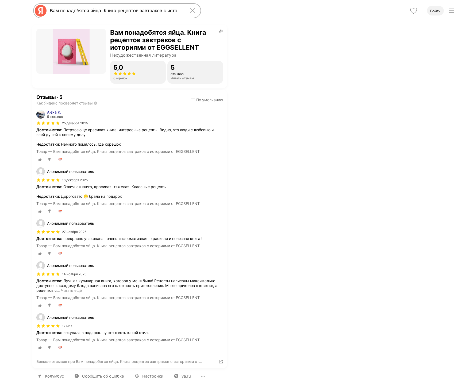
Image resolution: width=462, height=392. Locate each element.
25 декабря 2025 (75, 123)
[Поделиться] (221, 31)
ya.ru (186, 376)
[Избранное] (413, 11)
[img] (48, 123)
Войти (435, 11)
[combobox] (116, 11)
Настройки (152, 376)
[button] (207, 100)
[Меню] (451, 10)
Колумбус (54, 376)
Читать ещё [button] (71, 290)
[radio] (40, 159)
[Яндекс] (41, 11)
